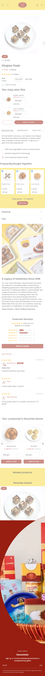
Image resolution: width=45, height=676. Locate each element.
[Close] (42, 524)
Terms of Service (15, 672)
